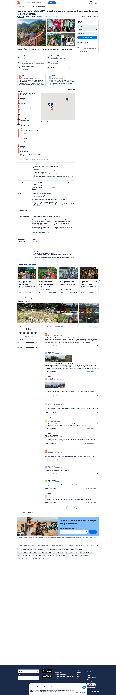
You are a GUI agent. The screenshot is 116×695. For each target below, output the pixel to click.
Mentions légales (58, 672)
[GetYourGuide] (19, 3)
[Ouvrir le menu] (97, 335)
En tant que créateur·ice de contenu (92, 674)
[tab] (26, 545)
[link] (27, 280)
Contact (57, 670)
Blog (78, 674)
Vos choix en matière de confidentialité (63, 676)
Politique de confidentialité (51, 539)
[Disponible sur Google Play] (47, 671)
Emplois (79, 672)
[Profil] (96, 2)
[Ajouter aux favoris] (35, 268)
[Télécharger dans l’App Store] (47, 676)
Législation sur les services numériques (63, 680)
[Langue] (91, 2)
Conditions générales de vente (61, 678)
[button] (30, 16)
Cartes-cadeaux (80, 678)
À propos (79, 670)
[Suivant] (98, 280)
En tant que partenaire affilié (92, 678)
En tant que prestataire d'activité (92, 671)
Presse (78, 676)
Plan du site (57, 683)
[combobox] (35, 2)
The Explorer (80, 680)
